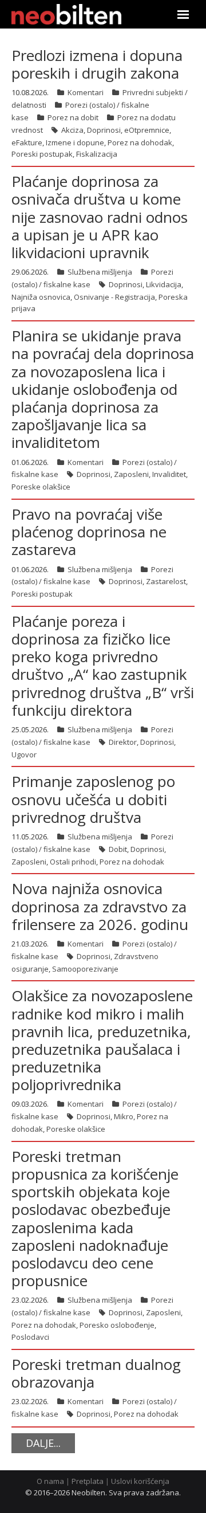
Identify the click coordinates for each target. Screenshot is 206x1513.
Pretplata (88, 1481)
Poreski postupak (42, 154)
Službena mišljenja (100, 272)
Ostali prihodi (73, 862)
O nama (50, 1481)
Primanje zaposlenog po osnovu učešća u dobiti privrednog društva (93, 799)
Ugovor (24, 754)
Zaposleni (131, 474)
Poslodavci (30, 1337)
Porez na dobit (72, 117)
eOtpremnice (146, 130)
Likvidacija (163, 284)
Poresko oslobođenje (117, 1325)
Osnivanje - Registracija (114, 297)
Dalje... (43, 1443)
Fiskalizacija (96, 154)
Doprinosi (104, 130)
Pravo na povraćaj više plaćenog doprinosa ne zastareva (89, 532)
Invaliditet (169, 474)
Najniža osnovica (40, 297)
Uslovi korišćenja (140, 1481)
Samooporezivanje (85, 969)
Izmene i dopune (75, 142)
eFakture (26, 142)
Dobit (118, 849)
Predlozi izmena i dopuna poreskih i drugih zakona (97, 64)
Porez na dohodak (140, 142)
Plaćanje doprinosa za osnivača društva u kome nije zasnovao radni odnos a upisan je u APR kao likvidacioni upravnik (99, 217)
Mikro (123, 1116)
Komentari (86, 92)
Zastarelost (166, 581)
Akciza (72, 130)
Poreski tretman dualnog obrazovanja (96, 1373)
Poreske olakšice (40, 487)
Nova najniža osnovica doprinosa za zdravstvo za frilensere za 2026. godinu (99, 906)
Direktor (123, 742)
